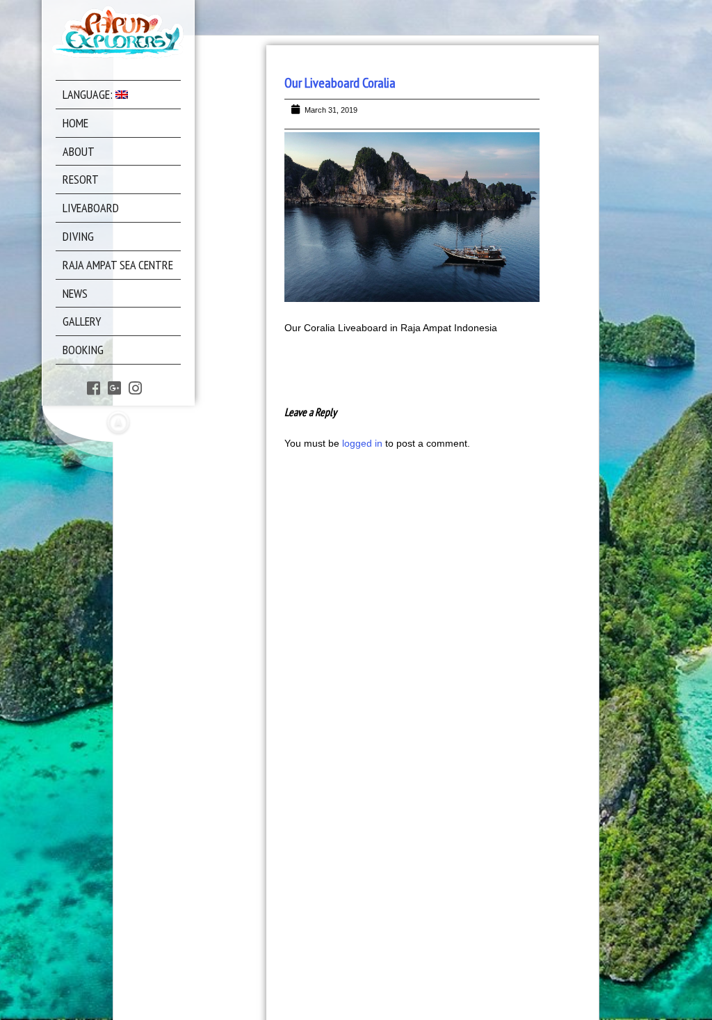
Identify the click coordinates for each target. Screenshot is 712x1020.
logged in (362, 443)
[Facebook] (93, 388)
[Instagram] (135, 388)
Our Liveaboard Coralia (340, 83)
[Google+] (114, 388)
